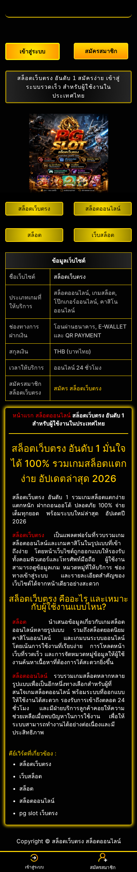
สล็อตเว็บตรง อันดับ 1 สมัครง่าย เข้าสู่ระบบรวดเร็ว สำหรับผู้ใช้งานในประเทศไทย (68, 87)
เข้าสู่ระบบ (34, 867)
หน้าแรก (23, 415)
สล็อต (19, 621)
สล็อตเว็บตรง (70, 276)
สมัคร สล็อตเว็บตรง (78, 388)
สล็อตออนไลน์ (53, 415)
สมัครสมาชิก (102, 866)
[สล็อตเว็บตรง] (68, 13)
